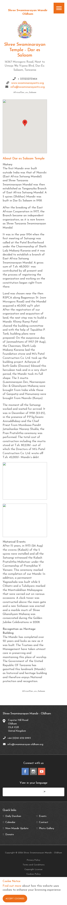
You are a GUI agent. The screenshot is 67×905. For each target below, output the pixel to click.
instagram (33, 771)
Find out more (12, 886)
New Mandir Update (16, 828)
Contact (43, 822)
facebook (25, 771)
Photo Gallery (46, 828)
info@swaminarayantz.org (27, 87)
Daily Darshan (13, 816)
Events (42, 816)
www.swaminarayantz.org (27, 83)
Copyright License (33, 869)
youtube (41, 771)
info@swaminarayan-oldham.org (25, 744)
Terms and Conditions (33, 865)
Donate (9, 834)
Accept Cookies (15, 899)
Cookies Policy (33, 874)
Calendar (10, 822)
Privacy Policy (33, 860)
